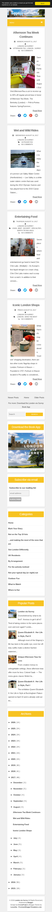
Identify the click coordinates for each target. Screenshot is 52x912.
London (30, 48)
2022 (13, 747)
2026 (13, 722)
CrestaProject (23, 905)
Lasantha (14, 907)
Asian (14, 228)
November (18, 789)
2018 (13, 771)
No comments (27, 51)
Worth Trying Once (25, 230)
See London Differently (18, 550)
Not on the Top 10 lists (18, 534)
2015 (13, 888)
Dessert (27, 228)
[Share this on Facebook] (19, 116)
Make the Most (31, 317)
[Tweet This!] (25, 116)
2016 (13, 882)
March (16, 862)
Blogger (30, 902)
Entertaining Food (26, 216)
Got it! (42, 3)
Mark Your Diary (15, 528)
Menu (12, 23)
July (15, 838)
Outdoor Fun (27, 142)
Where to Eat (14, 590)
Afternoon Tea (19, 48)
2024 (13, 735)
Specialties (36, 228)
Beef (20, 228)
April (15, 856)
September (18, 801)
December (18, 782)
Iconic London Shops (26, 305)
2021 (13, 753)
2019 (13, 765)
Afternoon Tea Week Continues (26, 812)
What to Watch (14, 584)
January (17, 875)
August (16, 807)
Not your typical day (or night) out (23, 573)
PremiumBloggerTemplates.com (30, 907)
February (17, 869)
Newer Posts (13, 397)
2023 (13, 741)
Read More (37, 111)
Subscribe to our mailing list (22, 488)
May (15, 850)
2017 (13, 777)
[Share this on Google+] (31, 116)
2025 (13, 728)
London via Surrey (26, 611)
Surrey (38, 48)
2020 (13, 759)
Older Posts (39, 397)
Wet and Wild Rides (26, 130)
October (17, 795)
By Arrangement (15, 561)
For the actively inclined (18, 567)
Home (26, 397)
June (15, 844)
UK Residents (14, 555)
